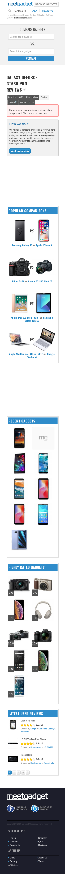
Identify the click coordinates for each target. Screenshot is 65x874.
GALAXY (40, 15)
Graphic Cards (28, 15)
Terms (41, 861)
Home (9, 15)
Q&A (34, 10)
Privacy (13, 861)
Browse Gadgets (46, 4)
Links (12, 857)
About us (42, 857)
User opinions (32, 97)
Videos (23, 102)
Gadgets (21, 10)
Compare (31, 58)
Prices (31, 102)
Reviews (47, 10)
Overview (12, 97)
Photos (13, 102)
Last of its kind (28, 721)
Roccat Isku (26, 755)
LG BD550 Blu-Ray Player (33, 739)
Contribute (15, 845)
